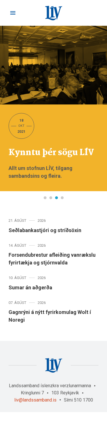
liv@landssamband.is (35, 400)
